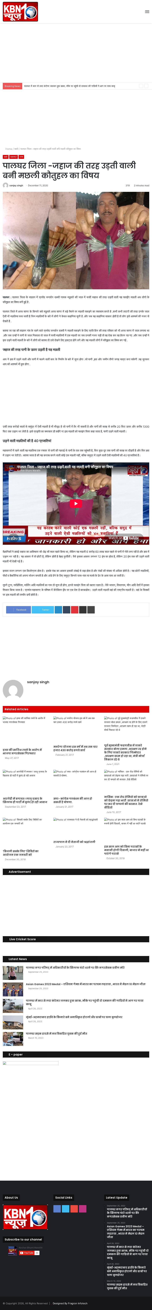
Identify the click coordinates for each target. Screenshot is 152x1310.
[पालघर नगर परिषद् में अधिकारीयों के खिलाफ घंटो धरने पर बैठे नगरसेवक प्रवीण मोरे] (13, 973)
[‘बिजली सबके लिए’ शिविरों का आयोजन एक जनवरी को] (25, 833)
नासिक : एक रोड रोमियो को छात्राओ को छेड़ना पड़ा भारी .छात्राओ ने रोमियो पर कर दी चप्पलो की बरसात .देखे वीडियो (126, 802)
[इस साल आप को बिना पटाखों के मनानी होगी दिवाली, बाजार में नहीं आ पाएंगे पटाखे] (126, 830)
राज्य (21, 157)
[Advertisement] (76, 53)
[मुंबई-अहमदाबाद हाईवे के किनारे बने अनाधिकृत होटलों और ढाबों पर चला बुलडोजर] (13, 1022)
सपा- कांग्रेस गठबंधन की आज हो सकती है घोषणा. (72, 800)
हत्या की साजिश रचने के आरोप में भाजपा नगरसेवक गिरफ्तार (22, 751)
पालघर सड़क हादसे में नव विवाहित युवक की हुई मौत (56, 1034)
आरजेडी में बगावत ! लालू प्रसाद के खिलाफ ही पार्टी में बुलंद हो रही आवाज (25, 800)
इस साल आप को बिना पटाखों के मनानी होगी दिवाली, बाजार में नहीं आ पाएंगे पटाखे (126, 850)
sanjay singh (16, 185)
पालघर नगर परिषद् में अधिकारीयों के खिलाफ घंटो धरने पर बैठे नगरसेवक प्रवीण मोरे (75, 968)
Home (8, 148)
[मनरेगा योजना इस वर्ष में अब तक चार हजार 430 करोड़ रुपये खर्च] (75, 729)
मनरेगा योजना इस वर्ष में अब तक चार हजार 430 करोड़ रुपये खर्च (75, 748)
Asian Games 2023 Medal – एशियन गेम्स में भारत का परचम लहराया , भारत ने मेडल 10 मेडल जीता (86, 984)
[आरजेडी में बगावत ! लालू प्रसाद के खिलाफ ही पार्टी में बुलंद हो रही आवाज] (25, 782)
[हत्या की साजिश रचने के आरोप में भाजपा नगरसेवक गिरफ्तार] (25, 731)
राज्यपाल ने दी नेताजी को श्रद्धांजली (74, 842)
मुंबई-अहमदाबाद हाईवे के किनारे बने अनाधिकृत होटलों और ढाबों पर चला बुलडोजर (74, 1017)
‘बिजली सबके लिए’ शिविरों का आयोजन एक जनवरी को (21, 853)
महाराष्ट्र (13, 157)
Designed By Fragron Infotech (70, 1303)
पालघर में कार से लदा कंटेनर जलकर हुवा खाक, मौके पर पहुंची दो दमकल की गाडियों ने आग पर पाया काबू (69, 86)
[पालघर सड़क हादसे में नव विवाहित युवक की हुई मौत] (13, 1039)
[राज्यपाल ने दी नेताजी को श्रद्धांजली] (75, 828)
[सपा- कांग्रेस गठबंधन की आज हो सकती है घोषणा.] (75, 782)
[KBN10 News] (20, 11)
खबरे (16, 148)
